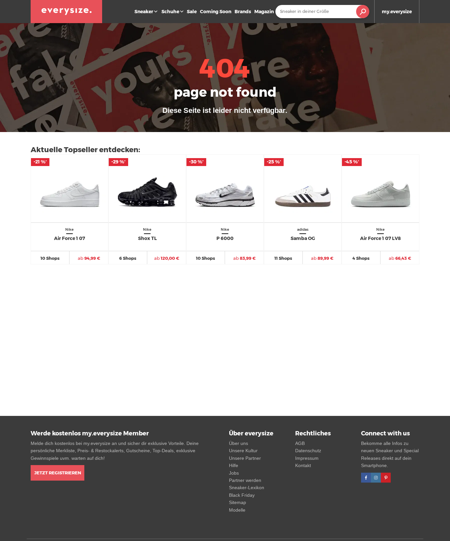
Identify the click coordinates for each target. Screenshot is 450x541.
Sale (192, 12)
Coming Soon (215, 12)
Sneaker (143, 12)
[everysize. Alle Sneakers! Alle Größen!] (66, 11)
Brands (243, 12)
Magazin (264, 12)
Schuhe (170, 12)
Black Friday (242, 495)
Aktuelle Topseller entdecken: (85, 149)
